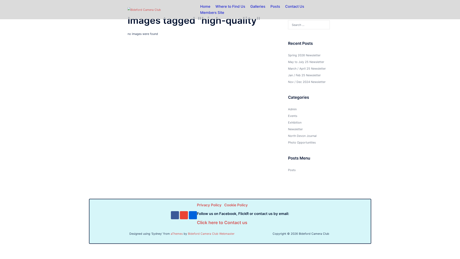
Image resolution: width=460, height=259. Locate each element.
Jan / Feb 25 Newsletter (304, 75)
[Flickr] (193, 215)
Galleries (257, 6)
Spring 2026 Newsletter (304, 55)
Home (205, 6)
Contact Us (294, 6)
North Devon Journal (302, 136)
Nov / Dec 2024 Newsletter (307, 82)
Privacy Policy (209, 205)
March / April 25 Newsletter (307, 68)
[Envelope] (184, 215)
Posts (275, 6)
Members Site (212, 12)
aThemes (177, 233)
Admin (292, 109)
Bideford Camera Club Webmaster (211, 233)
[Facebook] (175, 215)
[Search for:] (309, 24)
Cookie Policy (236, 205)
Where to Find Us (230, 6)
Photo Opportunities (302, 142)
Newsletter (295, 129)
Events (292, 116)
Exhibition (295, 122)
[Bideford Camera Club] (144, 9)
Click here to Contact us (222, 222)
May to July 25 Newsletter (306, 62)
